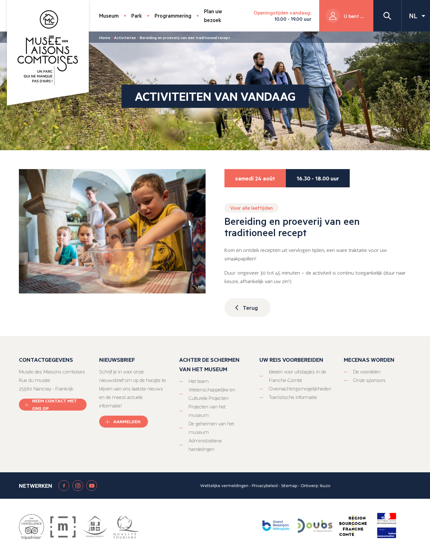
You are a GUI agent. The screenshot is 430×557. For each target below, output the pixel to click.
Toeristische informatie (293, 397)
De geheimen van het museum (211, 428)
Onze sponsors (369, 380)
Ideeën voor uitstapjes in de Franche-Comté (297, 376)
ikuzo (325, 485)
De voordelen (367, 372)
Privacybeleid (265, 485)
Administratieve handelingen (205, 445)
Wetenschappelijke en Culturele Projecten (212, 394)
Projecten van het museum (207, 411)
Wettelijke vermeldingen (224, 485)
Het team (199, 381)
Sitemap (289, 485)
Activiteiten (125, 37)
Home (104, 37)
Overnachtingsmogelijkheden (300, 389)
